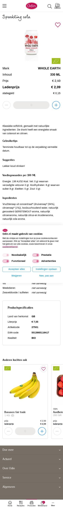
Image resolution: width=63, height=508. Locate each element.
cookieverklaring (10, 246)
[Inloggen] (57, 6)
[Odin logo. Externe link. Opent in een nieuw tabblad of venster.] (5, 230)
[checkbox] (6, 255)
